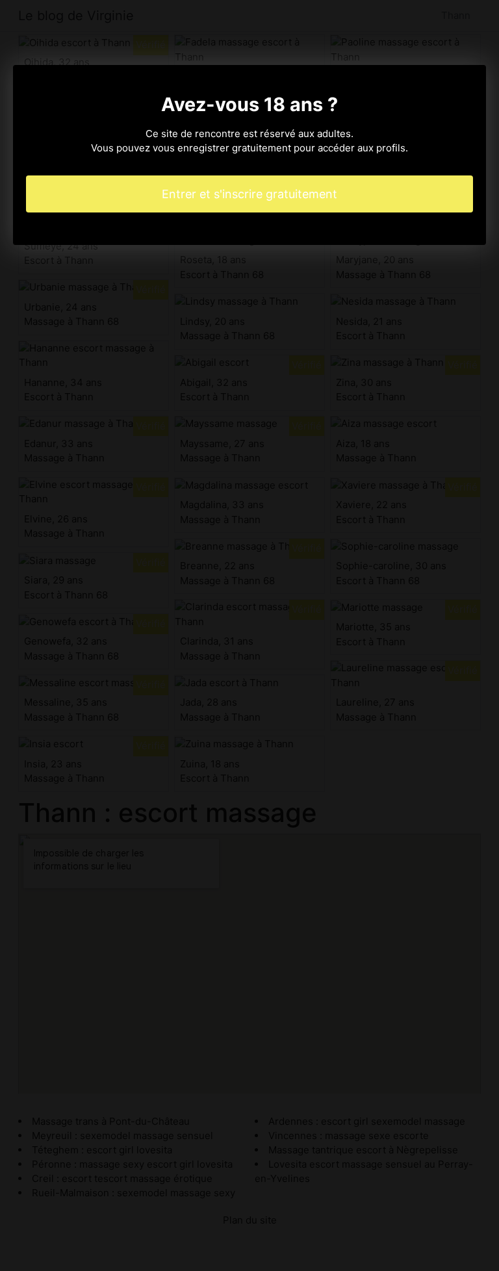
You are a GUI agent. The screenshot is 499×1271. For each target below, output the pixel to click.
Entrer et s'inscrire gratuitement (249, 194)
